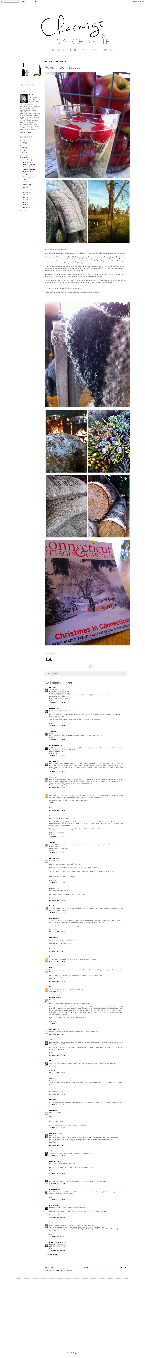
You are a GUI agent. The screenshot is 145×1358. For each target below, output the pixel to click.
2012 (23, 155)
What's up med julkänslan (30, 169)
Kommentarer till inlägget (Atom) (64, 1270)
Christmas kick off (28, 167)
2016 (23, 145)
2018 (23, 140)
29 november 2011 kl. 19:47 (57, 1173)
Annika (51, 687)
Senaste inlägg (49, 1267)
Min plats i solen (54, 997)
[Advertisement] (86, 1261)
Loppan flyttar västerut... (56, 1242)
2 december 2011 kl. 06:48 (57, 1250)
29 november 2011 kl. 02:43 (57, 1023)
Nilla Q (51, 1061)
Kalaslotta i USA (54, 1161)
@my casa (52, 937)
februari (25, 207)
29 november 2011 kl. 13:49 (57, 1145)
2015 (23, 148)
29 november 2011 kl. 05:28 (57, 1073)
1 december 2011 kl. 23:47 (57, 1236)
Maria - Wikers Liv (54, 745)
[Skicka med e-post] (49, 674)
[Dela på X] (53, 674)
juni (24, 197)
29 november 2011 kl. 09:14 (57, 1104)
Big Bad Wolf (27, 172)
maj (24, 200)
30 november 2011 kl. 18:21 (57, 1199)
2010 (23, 210)
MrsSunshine (53, 918)
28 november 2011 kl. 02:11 (57, 900)
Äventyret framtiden (55, 793)
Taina (51, 1040)
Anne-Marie (52, 761)
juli (24, 195)
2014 (23, 150)
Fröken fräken (53, 1189)
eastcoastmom (53, 1205)
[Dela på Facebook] (55, 674)
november (26, 162)
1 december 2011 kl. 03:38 (57, 1217)
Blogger (75, 1353)
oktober (25, 187)
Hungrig (25, 174)
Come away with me (29, 177)
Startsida (86, 1267)
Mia (50, 987)
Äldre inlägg (122, 1267)
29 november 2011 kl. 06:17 (57, 1094)
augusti (25, 192)
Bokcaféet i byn (54, 1133)
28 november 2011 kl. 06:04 (57, 932)
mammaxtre (53, 888)
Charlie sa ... (53, 708)
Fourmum (52, 957)
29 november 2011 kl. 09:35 (57, 1127)
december (26, 160)
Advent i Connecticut (29, 164)
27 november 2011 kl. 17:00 (57, 702)
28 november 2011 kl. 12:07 (57, 962)
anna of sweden (54, 1179)
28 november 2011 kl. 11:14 (57, 951)
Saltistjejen (52, 731)
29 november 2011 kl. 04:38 (57, 1055)
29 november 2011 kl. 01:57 (57, 992)
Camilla (51, 1223)
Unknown (52, 1110)
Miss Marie (52, 906)
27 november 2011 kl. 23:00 (57, 787)
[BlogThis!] (51, 674)
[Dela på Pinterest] (57, 674)
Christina (52, 1100)
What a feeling (27, 184)
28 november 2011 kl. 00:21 (57, 882)
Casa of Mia (52, 1029)
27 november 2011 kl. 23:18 (57, 810)
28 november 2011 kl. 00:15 (57, 852)
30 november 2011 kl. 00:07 (57, 1184)
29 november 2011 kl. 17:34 (57, 1155)
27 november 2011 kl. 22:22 (57, 755)
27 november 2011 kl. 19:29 (57, 739)
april (24, 202)
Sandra (51, 842)
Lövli (24, 179)
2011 (23, 157)
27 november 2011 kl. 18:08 (57, 725)
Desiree (51, 777)
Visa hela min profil (25, 132)
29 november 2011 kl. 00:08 (57, 981)
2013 (23, 152)
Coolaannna (53, 858)
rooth (51, 1151)
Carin (51, 816)
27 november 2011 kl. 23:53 (57, 836)
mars (25, 205)
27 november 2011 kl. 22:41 (57, 771)
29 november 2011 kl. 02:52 (57, 1034)
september (26, 190)
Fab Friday (26, 182)
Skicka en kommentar (53, 1254)
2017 (23, 143)
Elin (50, 967)
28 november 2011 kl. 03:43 (57, 912)
